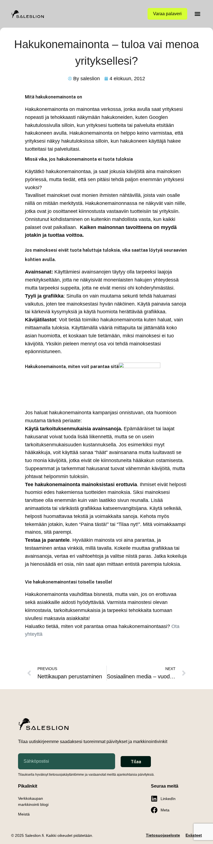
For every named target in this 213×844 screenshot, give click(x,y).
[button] (197, 14)
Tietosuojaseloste (163, 835)
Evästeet (194, 835)
